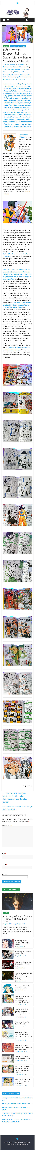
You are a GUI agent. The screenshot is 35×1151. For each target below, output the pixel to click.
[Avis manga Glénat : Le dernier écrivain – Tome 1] (8, 1055)
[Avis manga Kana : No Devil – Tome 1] (8, 1021)
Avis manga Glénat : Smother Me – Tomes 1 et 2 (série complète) (23, 1047)
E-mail (4, 865)
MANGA (6, 46)
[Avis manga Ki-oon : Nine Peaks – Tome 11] (8, 951)
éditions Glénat (11, 77)
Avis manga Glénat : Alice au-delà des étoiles (23, 987)
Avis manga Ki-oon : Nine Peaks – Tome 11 (23, 953)
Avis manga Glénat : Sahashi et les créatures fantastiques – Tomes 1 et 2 (23, 1035)
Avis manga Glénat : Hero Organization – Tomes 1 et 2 (23, 964)
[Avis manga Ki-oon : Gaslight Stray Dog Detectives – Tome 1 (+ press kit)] (8, 1008)
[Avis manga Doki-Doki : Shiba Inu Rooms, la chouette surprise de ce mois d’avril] (8, 1066)
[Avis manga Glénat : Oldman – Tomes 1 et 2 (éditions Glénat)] (17, 894)
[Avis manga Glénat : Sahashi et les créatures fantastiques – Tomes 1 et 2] (8, 1031)
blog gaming (16, 69)
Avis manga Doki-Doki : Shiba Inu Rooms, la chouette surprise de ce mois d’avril (22, 1069)
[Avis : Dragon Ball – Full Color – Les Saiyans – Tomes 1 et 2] (8, 1078)
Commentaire (7, 825)
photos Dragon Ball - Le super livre (15, 79)
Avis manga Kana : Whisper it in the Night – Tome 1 (22, 942)
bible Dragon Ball (8, 69)
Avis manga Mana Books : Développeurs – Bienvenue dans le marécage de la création (23, 999)
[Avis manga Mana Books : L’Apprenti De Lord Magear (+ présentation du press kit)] (8, 972)
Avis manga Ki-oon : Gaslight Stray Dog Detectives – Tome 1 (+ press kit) (22, 1012)
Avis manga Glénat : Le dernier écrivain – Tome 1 (23, 1057)
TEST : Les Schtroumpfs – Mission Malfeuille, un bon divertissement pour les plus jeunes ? (15, 797)
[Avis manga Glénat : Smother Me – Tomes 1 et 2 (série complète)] (8, 1044)
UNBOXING (21, 46)
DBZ (15, 72)
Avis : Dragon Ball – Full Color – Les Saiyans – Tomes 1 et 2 (22, 1081)
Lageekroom (21, 64)
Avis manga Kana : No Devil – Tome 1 (22, 1023)
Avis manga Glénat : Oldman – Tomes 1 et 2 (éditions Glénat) (17, 919)
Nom (4, 854)
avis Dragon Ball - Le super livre (20, 67)
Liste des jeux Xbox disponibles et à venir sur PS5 (17, 1104)
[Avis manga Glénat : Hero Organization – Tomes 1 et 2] (8, 961)
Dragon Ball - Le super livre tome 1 (15, 74)
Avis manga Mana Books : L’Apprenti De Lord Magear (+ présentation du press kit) (23, 976)
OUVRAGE (13, 46)
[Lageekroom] (17, 9)
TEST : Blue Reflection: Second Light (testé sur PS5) (17, 808)
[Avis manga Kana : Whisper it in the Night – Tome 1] (8, 940)
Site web (4, 874)
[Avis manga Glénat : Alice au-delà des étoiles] (8, 985)
